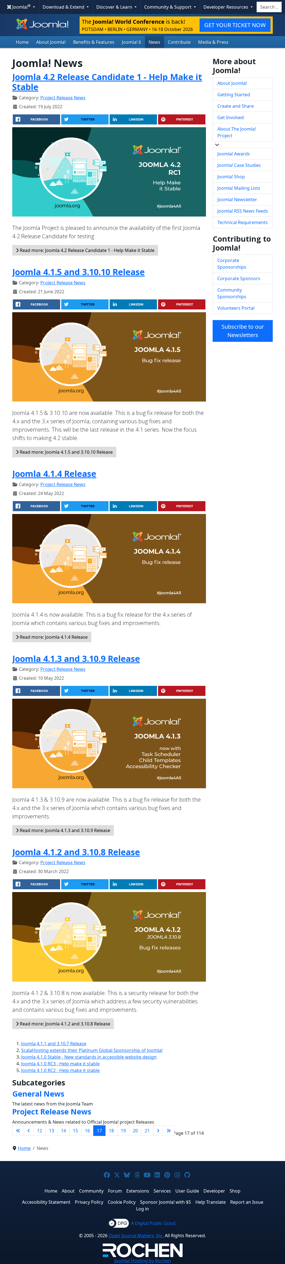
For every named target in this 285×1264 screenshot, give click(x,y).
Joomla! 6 (131, 42)
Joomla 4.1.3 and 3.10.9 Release (76, 658)
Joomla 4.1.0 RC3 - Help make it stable (60, 1064)
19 (123, 1131)
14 (63, 1131)
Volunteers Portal (235, 308)
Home (22, 42)
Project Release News (62, 98)
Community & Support (168, 7)
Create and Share (235, 106)
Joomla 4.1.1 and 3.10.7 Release (53, 1043)
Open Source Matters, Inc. (136, 1235)
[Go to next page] (158, 1130)
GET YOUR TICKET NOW (235, 25)
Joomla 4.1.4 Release (54, 473)
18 (111, 1131)
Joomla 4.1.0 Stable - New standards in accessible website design (89, 1057)
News (154, 42)
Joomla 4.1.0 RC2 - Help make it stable (60, 1070)
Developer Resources (226, 7)
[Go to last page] (169, 1130)
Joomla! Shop (231, 177)
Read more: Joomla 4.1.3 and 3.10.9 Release (64, 830)
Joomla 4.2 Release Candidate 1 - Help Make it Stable (107, 82)
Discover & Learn (114, 7)
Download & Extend (64, 7)
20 (135, 1131)
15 (75, 1131)
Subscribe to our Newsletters (243, 331)
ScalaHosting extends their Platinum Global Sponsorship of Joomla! (92, 1050)
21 (147, 1131)
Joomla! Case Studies (239, 165)
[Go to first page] (18, 1130)
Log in (142, 1209)
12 (39, 1131)
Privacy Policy (89, 1202)
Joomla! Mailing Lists (238, 188)
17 (99, 1131)
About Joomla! (51, 42)
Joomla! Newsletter (237, 199)
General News (38, 1093)
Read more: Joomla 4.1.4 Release (53, 637)
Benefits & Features (93, 42)
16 (87, 1131)
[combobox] (269, 7)
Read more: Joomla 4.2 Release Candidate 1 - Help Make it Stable (86, 250)
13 (51, 1131)
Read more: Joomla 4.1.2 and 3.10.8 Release (64, 1024)
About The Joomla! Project (236, 132)
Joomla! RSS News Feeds (242, 211)
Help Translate (210, 1202)
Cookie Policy (122, 1202)
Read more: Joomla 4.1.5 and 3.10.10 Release (66, 452)
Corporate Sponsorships (231, 263)
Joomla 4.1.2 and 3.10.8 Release (76, 852)
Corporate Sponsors (238, 278)
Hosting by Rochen (142, 1261)
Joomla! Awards (233, 154)
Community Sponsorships (231, 293)
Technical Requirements (242, 222)
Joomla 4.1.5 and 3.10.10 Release (78, 272)
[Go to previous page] (29, 1130)
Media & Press (213, 42)
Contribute (179, 42)
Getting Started (233, 95)
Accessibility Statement (46, 1202)
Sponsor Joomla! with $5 (165, 1202)
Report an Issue (246, 1202)
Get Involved (230, 117)
